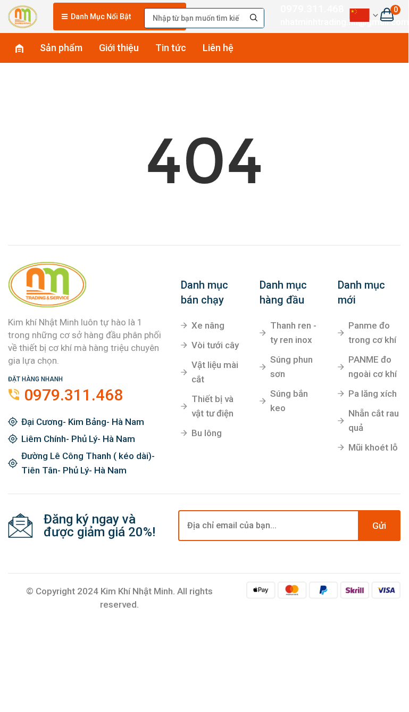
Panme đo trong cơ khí (372, 332)
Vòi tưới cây (215, 345)
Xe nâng (207, 325)
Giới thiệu (119, 47)
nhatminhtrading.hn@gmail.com (306, 22)
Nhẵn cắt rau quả (373, 420)
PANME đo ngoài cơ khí (372, 366)
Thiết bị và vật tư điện (212, 406)
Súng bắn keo (289, 400)
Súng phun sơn (291, 366)
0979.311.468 (306, 9)
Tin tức (170, 47)
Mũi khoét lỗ (373, 447)
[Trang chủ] (22, 15)
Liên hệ (218, 47)
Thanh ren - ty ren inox (293, 332)
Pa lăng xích (372, 393)
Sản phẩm (61, 47)
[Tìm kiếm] (254, 18)
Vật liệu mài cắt (214, 371)
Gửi (379, 525)
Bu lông (206, 433)
